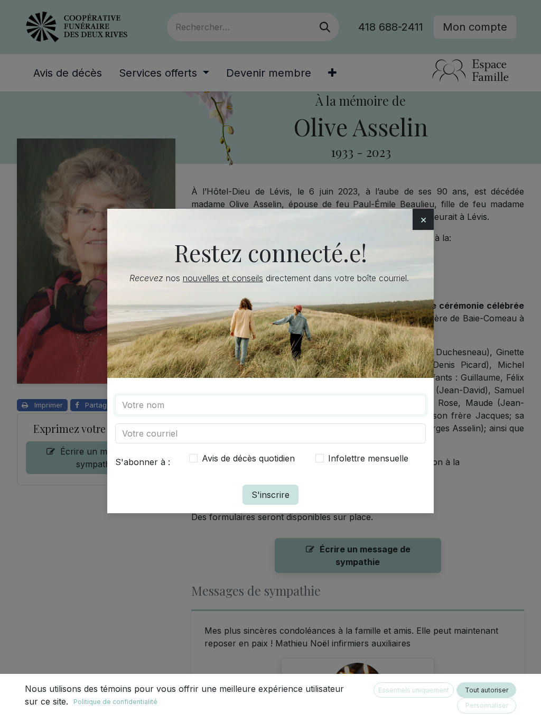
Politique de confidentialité (115, 702)
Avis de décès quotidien (248, 458)
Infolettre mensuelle (368, 458)
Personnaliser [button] (486, 705)
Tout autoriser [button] (486, 690)
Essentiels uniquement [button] (413, 690)
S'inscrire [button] (270, 494)
